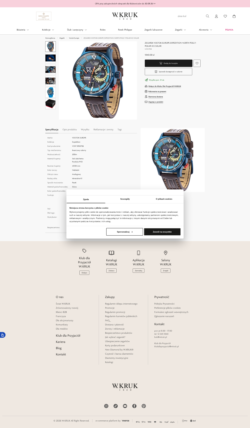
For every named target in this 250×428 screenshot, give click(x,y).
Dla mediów (62, 328)
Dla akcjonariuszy (64, 320)
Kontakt (61, 354)
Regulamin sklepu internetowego (121, 303)
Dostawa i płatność (114, 324)
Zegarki (62, 38)
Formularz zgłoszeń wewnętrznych (171, 312)
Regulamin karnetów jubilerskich (121, 316)
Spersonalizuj (123, 232)
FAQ (107, 320)
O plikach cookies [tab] (164, 199)
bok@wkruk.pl (160, 337)
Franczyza (61, 316)
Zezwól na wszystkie (162, 232)
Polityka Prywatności (164, 303)
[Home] (125, 16)
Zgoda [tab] (86, 199)
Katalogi (109, 362)
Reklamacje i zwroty (103, 129)
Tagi (120, 129)
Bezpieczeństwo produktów (118, 332)
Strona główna (50, 38)
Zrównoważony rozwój (67, 307)
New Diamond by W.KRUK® (119, 349)
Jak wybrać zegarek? (115, 337)
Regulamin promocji (115, 312)
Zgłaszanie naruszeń (164, 316)
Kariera (60, 342)
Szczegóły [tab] (125, 199)
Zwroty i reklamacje (114, 328)
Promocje (109, 307)
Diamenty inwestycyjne (116, 358)
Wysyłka (85, 129)
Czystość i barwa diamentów (119, 353)
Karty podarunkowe (115, 345)
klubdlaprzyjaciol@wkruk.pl (166, 346)
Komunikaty (62, 324)
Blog (59, 348)
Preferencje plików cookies (167, 307)
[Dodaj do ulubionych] (197, 63)
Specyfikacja (51, 129)
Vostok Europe (74, 38)
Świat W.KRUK (63, 303)
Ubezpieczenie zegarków (117, 341)
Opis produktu (70, 129)
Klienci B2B (61, 312)
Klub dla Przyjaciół (68, 335)
